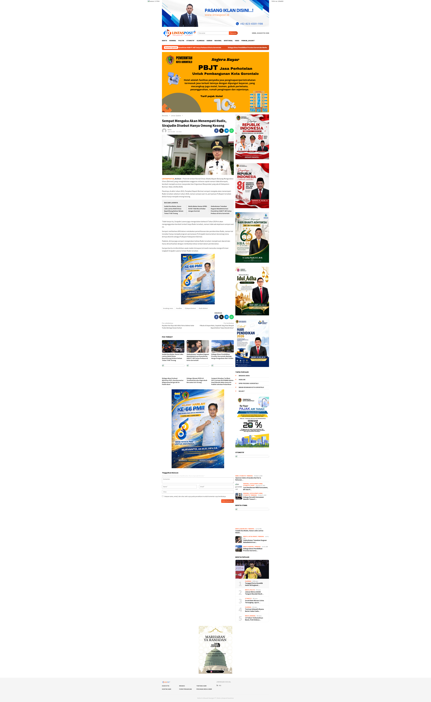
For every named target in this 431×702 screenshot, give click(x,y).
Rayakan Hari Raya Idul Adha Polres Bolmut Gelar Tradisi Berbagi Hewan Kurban (178, 325)
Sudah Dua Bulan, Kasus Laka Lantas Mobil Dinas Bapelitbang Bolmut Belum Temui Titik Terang (172, 357)
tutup (157, 1)
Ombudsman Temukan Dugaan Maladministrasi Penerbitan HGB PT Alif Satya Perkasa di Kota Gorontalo (198, 357)
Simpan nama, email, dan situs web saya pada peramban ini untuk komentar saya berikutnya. (195, 496)
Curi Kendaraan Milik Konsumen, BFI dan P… (255, 489)
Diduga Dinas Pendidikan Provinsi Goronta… (252, 550)
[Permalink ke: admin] (164, 131)
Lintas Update (254, 483)
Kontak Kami (166, 689)
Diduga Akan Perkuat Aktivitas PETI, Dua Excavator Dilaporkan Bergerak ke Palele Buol (208, 48)
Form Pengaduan (185, 689)
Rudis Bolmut (203, 308)
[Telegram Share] (226, 130)
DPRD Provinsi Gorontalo (248, 383)
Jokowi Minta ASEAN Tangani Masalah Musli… (254, 593)
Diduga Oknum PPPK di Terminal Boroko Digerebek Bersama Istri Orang (197, 380)
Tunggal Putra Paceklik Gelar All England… (254, 584)
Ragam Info (243, 529)
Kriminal (246, 483)
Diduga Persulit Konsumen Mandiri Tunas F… (253, 498)
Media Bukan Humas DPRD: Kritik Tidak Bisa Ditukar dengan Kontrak (197, 208)
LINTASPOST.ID (168, 179)
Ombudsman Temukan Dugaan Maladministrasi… (255, 541)
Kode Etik (165, 686)
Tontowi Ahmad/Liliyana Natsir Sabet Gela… (254, 610)
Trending (249, 476)
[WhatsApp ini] (231, 130)
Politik (252, 590)
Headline (179, 308)
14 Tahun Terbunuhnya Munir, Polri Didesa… (254, 619)
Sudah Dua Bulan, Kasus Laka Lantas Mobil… (249, 532)
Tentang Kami (201, 686)
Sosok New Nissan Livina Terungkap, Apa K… (254, 602)
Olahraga (248, 581)
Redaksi (182, 686)
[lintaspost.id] (179, 33)
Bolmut (242, 391)
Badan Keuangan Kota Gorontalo (251, 387)
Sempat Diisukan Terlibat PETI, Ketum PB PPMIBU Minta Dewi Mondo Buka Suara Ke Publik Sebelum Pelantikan (222, 381)
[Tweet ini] (221, 130)
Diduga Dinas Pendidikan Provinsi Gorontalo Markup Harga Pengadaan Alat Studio (222, 356)
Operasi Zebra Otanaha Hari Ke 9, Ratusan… (248, 479)
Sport (252, 485)
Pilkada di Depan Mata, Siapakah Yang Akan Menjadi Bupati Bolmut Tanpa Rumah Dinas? (217, 325)
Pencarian (233, 33)
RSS (220, 685)
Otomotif (242, 476)
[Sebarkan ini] (216, 130)
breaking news (168, 308)
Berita (237, 529)
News (237, 476)
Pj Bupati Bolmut (190, 308)
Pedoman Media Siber (204, 689)
